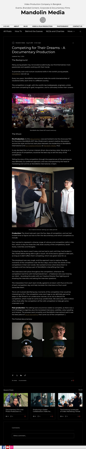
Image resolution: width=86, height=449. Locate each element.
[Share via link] (25, 375)
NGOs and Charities (55, 31)
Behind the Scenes (34, 31)
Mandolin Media (43, 12)
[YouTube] (7, 447)
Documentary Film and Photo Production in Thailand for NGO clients (15, 410)
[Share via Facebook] (13, 375)
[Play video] (43, 340)
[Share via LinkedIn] (21, 375)
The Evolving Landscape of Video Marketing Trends (70, 410)
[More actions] (73, 43)
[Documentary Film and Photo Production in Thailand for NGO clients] (16, 400)
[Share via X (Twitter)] (17, 375)
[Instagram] (11, 447)
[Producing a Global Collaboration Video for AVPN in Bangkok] (43, 400)
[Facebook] (3, 447)
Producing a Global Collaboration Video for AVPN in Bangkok (41, 410)
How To (18, 31)
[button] (80, 31)
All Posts (8, 31)
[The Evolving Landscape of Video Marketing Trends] (70, 400)
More (70, 31)
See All (80, 390)
